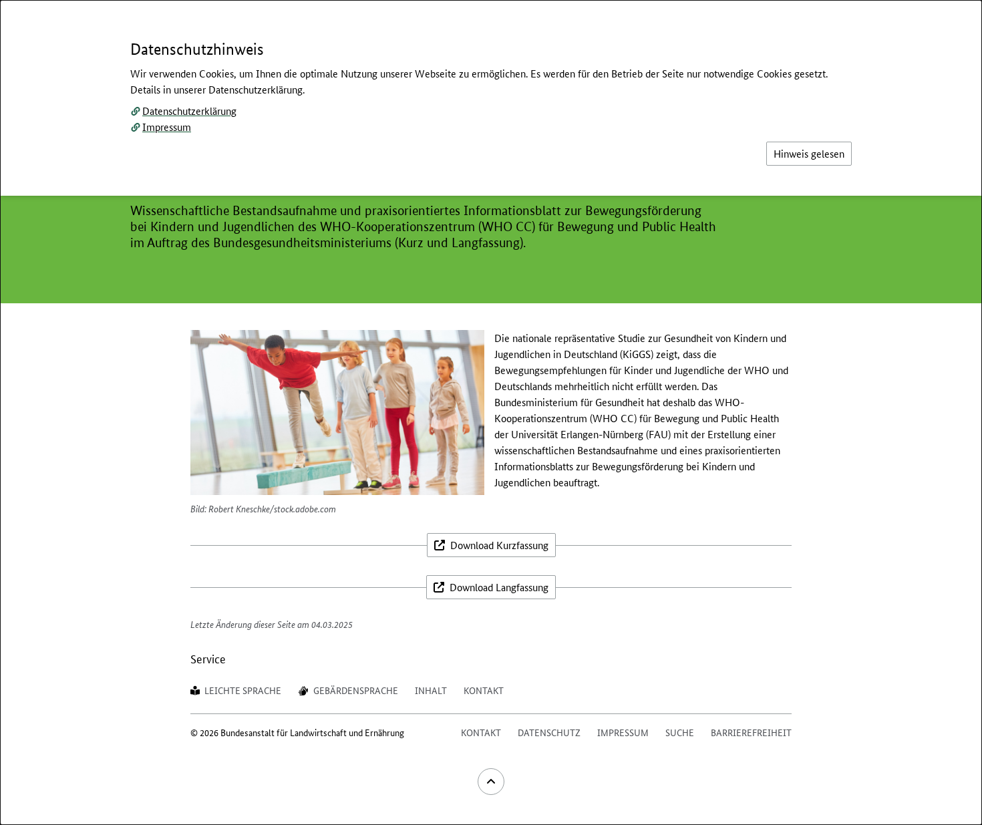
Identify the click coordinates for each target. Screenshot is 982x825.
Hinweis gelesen (809, 153)
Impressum (166, 127)
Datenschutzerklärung (189, 111)
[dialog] (491, 412)
